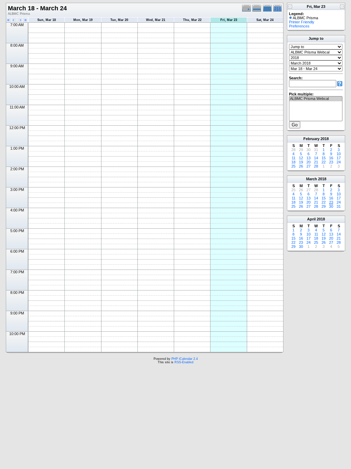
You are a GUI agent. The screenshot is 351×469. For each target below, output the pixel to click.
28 (316, 166)
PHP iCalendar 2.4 (184, 359)
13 (308, 158)
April (311, 219)
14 (316, 158)
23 (331, 162)
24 (339, 162)
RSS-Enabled (183, 362)
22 (324, 162)
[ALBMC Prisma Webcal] (315, 98)
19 (301, 162)
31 (339, 206)
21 (316, 162)
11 (293, 158)
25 (293, 166)
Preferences (299, 26)
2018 (324, 139)
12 (301, 158)
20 (308, 162)
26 (301, 166)
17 (339, 158)
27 (308, 166)
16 (331, 158)
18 (293, 162)
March (311, 179)
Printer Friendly (301, 22)
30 (331, 206)
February (311, 139)
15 (324, 158)
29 (324, 206)
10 (339, 154)
